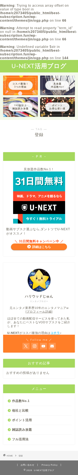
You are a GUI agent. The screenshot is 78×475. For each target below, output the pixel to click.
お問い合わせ (27, 465)
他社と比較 (20, 410)
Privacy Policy (50, 465)
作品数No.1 (21, 401)
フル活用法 (20, 439)
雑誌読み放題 (22, 429)
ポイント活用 (22, 420)
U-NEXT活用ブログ (39, 66)
